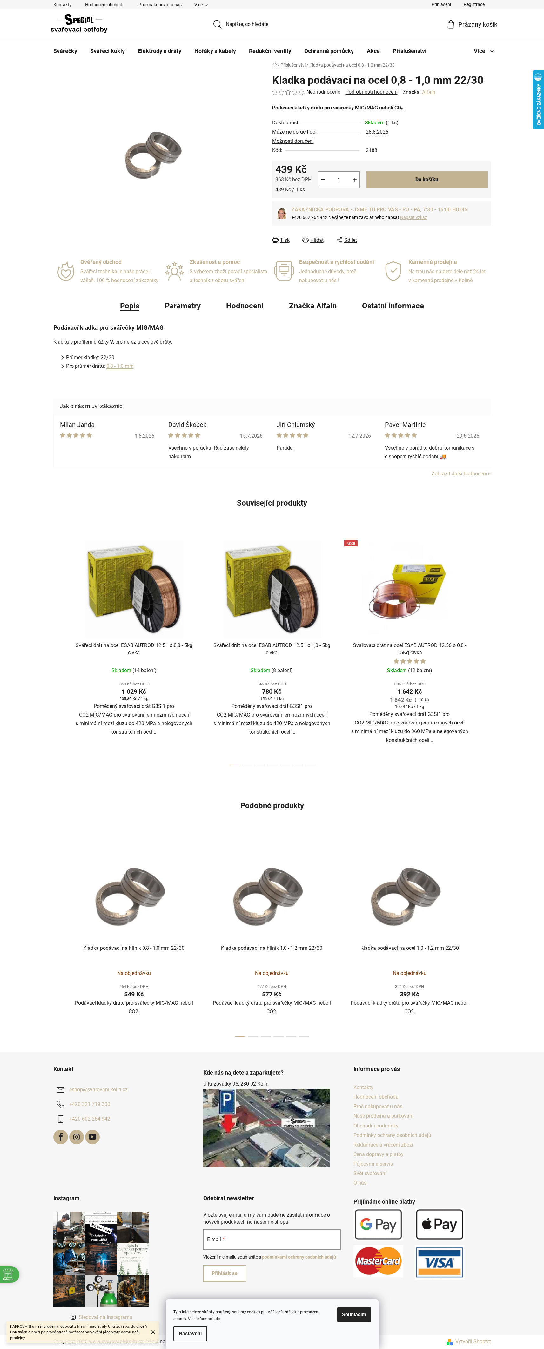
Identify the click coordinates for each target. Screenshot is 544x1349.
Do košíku (426, 179)
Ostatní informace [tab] (393, 305)
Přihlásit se (225, 1273)
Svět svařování (369, 1173)
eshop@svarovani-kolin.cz (98, 1090)
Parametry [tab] (183, 305)
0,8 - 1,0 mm (120, 366)
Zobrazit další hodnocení (459, 474)
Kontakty (62, 4)
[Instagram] (76, 1137)
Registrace (474, 4)
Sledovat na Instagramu (105, 1317)
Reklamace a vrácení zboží (383, 1145)
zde (217, 1319)
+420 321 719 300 (89, 1104)
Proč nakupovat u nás (160, 4)
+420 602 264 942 (89, 1119)
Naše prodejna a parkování (383, 1116)
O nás (359, 1183)
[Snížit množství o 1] (323, 180)
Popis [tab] (129, 305)
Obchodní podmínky (376, 1126)
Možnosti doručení (293, 141)
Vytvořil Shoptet (473, 1342)
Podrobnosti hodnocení (372, 92)
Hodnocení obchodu (105, 4)
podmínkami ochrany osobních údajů (299, 1257)
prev (58, 651)
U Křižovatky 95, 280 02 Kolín (236, 1084)
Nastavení (190, 1334)
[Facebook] (60, 1137)
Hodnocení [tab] (245, 305)
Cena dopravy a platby (378, 1154)
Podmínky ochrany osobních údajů (392, 1135)
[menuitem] (65, 51)
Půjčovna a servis (373, 1164)
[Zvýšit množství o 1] (354, 180)
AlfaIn (428, 92)
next (486, 651)
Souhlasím (354, 1315)
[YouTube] (92, 1137)
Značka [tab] (313, 305)
